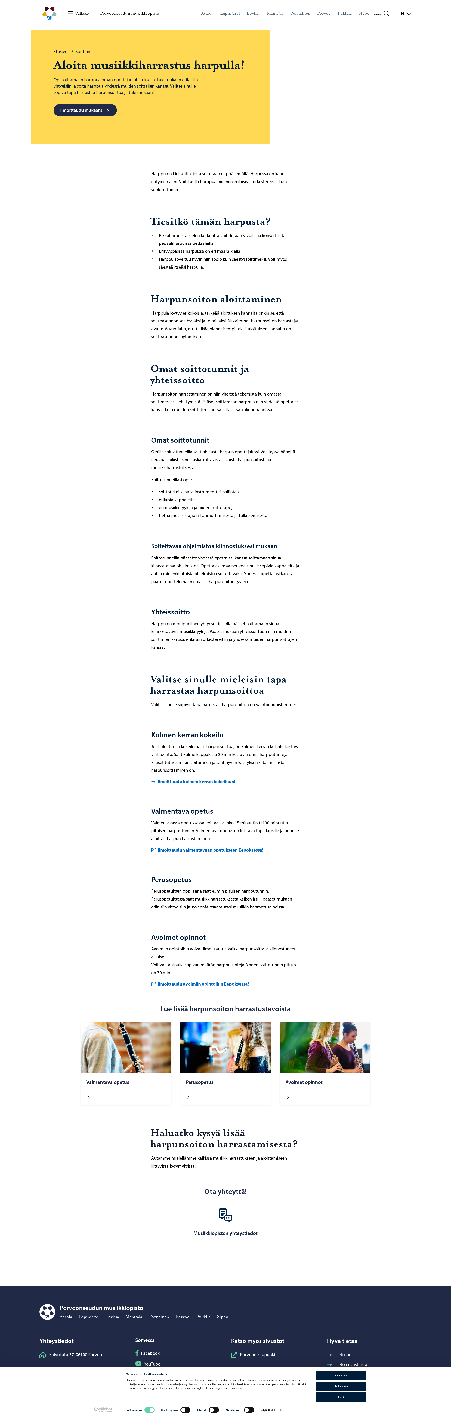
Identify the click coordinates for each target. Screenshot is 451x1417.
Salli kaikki (341, 1375)
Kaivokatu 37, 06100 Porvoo (75, 1354)
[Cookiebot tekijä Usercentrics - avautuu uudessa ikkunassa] (103, 1410)
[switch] (185, 1410)
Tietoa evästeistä (351, 1364)
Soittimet (84, 51)
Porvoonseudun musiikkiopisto (129, 13)
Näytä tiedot (268, 1410)
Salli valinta (341, 1386)
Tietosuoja (345, 1354)
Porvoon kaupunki (257, 1354)
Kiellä (341, 1397)
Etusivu (60, 51)
